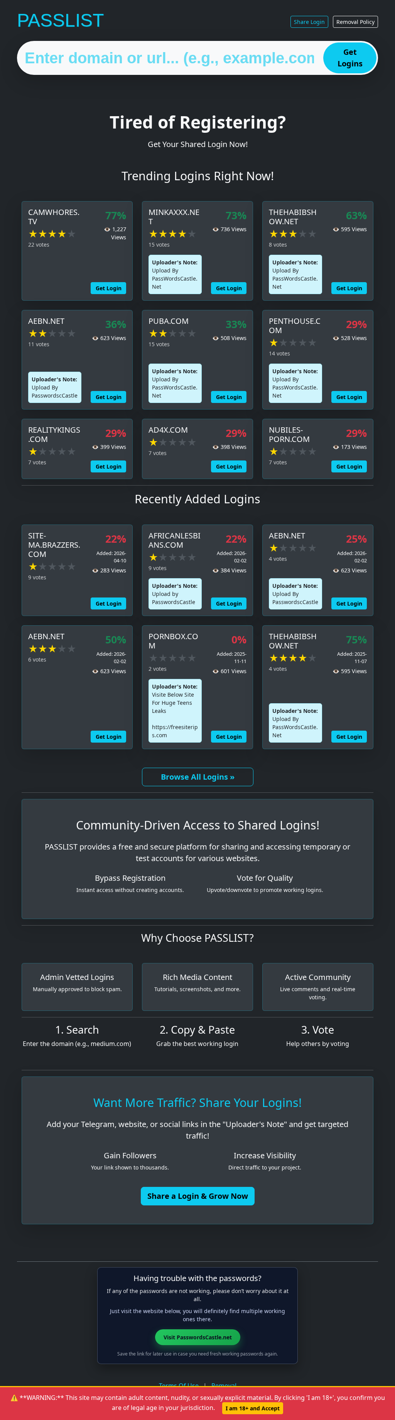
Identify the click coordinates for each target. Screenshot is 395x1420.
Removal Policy (355, 21)
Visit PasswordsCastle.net (198, 1337)
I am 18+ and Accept (253, 1408)
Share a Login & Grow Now (197, 1196)
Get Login (109, 288)
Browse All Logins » (198, 777)
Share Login (309, 21)
